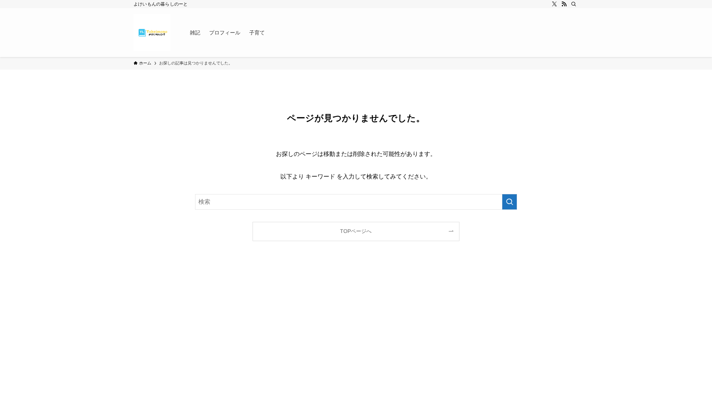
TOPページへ (356, 231)
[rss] (564, 4)
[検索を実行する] (509, 202)
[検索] (573, 4)
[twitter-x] (554, 4)
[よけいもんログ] (152, 32)
